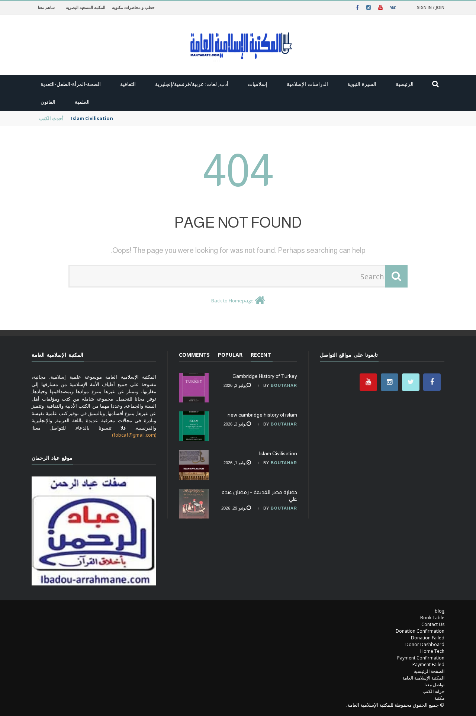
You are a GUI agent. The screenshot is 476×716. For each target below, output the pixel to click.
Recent (261, 354)
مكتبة (439, 698)
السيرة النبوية (361, 83)
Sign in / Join (430, 7)
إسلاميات (257, 83)
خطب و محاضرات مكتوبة (133, 7)
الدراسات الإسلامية (307, 83)
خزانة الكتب (433, 691)
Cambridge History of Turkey (264, 376)
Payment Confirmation (420, 658)
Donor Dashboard (424, 644)
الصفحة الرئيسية (429, 671)
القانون (48, 101)
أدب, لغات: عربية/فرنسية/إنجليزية (191, 83)
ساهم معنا (46, 7)
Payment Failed (428, 664)
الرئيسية (405, 83)
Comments (194, 354)
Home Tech (432, 651)
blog (439, 611)
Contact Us (432, 624)
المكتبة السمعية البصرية (85, 7)
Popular (230, 354)
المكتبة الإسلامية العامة (423, 678)
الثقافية (128, 83)
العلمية (82, 101)
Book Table (432, 617)
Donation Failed (427, 638)
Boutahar (284, 385)
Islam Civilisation (92, 118)
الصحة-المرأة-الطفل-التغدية (71, 83)
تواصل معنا (434, 684)
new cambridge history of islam (262, 415)
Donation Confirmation (420, 631)
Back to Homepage (232, 300)
